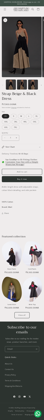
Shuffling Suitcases (21, 408)
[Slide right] (41, 85)
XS (5, 116)
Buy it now (22, 179)
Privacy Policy (10, 375)
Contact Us (9, 369)
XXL (6, 122)
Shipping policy (30, 414)
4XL (25, 122)
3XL (15, 122)
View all (22, 315)
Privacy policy (31, 411)
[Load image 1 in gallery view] (11, 85)
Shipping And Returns (13, 386)
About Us (8, 364)
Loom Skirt (12, 305)
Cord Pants (32, 269)
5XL (34, 122)
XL (37, 116)
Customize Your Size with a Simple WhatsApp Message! (22, 163)
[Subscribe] (36, 349)
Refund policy (19, 411)
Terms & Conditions (13, 381)
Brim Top (32, 305)
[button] (5, 9)
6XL (6, 127)
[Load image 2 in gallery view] (22, 85)
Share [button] (6, 213)
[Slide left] (2, 85)
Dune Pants (11, 269)
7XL (15, 127)
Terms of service (16, 414)
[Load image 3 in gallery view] (33, 85)
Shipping (13, 107)
